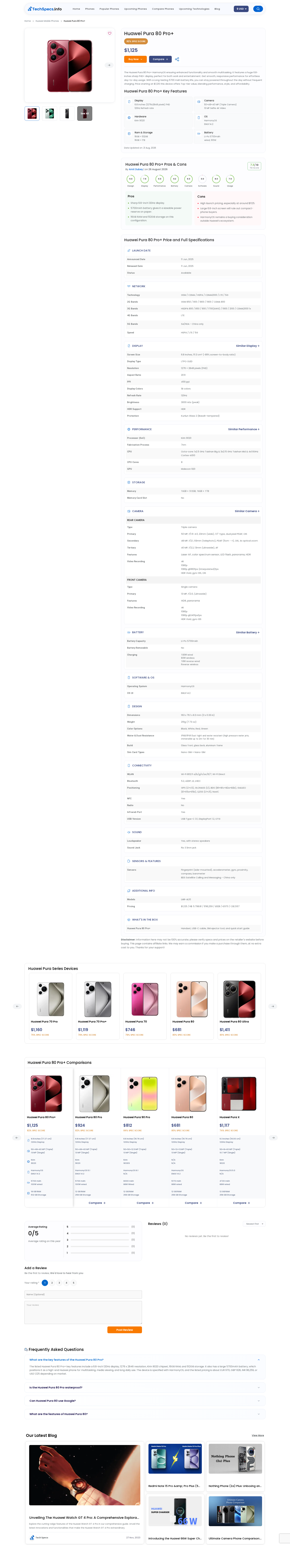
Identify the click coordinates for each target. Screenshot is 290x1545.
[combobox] (241, 9)
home (76, 8)
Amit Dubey (136, 169)
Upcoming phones (135, 8)
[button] (145, 1360)
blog (217, 8)
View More (258, 1435)
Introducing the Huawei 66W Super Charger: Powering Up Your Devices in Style (175, 1538)
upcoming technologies (194, 8)
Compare (158, 59)
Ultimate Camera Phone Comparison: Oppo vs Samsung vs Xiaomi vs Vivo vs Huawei (235, 1538)
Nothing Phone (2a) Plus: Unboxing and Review (235, 1486)
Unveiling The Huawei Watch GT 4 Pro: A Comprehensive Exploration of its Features (84, 1517)
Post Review (124, 1330)
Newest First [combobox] (252, 1223)
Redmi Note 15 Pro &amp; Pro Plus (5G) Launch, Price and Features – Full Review (175, 1486)
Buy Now (134, 59)
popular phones (109, 8)
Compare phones (163, 8)
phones (90, 8)
